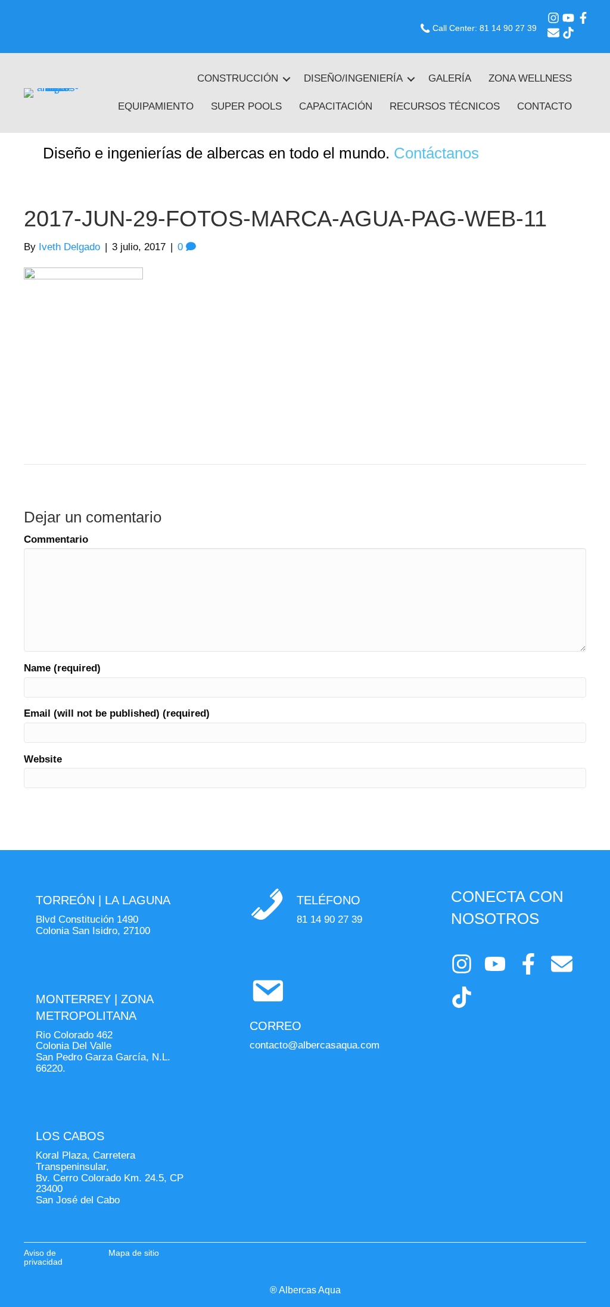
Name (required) (62, 668)
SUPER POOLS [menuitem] (246, 106)
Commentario (56, 539)
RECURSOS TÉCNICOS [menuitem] (445, 106)
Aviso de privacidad (43, 1257)
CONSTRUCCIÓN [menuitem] (237, 78)
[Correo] (553, 33)
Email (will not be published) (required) (117, 713)
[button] (286, 79)
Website (43, 759)
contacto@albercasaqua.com (314, 1045)
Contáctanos (436, 153)
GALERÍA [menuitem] (449, 78)
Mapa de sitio (133, 1253)
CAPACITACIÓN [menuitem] (335, 106)
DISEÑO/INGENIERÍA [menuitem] (353, 78)
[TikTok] (568, 33)
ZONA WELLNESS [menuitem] (530, 78)
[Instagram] (553, 18)
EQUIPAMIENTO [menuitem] (156, 106)
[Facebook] (583, 18)
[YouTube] (568, 18)
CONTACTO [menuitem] (544, 106)
